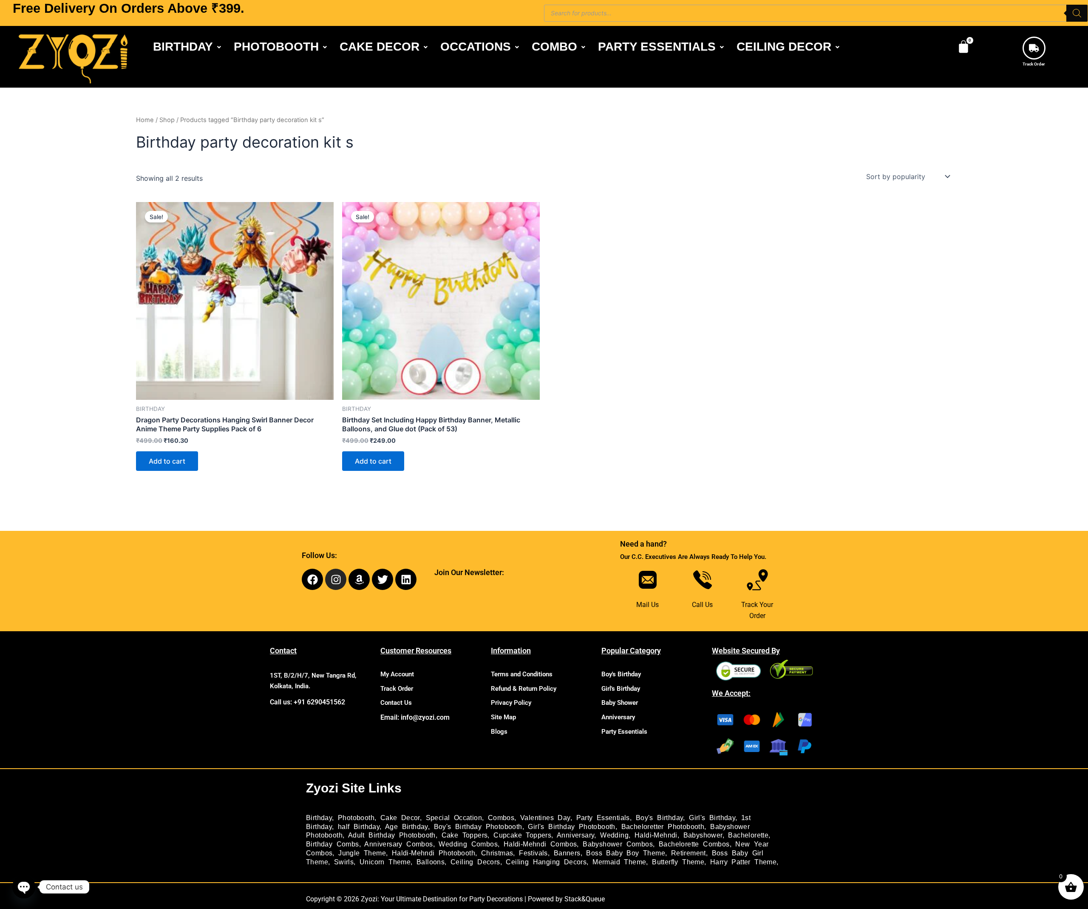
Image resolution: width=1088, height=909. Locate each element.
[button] (187, 46)
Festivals (533, 853)
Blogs (499, 731)
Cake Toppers (465, 835)
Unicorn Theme (385, 862)
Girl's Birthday (620, 688)
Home (145, 120)
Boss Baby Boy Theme (625, 853)
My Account (397, 674)
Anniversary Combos (398, 844)
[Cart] (963, 46)
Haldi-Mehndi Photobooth (433, 853)
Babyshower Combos (618, 844)
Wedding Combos (468, 844)
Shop (167, 120)
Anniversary (618, 717)
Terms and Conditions (521, 674)
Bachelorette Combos (694, 844)
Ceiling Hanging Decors (546, 862)
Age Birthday (406, 826)
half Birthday (359, 826)
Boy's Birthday (621, 674)
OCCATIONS (475, 46)
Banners (567, 853)
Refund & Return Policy (523, 688)
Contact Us (396, 703)
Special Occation (454, 817)
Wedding (614, 835)
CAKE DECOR (379, 46)
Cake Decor (400, 817)
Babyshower (702, 835)
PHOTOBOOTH (276, 46)
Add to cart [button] (167, 461)
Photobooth (356, 817)
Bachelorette (748, 835)
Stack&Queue (584, 899)
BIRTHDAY (183, 46)
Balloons (430, 862)
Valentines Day (545, 817)
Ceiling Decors (475, 862)
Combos (501, 817)
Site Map (503, 717)
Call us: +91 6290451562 (307, 702)
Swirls (344, 862)
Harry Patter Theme (743, 862)
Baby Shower (619, 703)
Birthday (319, 817)
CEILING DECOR (784, 46)
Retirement (688, 853)
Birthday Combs (332, 844)
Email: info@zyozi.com (415, 717)
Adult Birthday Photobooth (392, 835)
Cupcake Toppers (522, 835)
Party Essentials (624, 731)
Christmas (497, 853)
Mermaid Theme (619, 862)
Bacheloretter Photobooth (663, 826)
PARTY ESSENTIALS (657, 46)
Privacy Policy (511, 703)
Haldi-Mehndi (656, 835)
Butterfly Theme (678, 862)
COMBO (554, 46)
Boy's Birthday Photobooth (478, 826)
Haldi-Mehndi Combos (540, 844)
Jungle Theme (362, 853)
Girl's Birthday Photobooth (571, 826)
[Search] (1077, 13)
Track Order (1034, 64)
